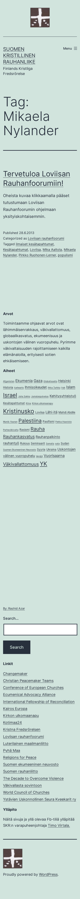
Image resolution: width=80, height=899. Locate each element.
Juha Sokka (24, 396)
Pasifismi (48, 421)
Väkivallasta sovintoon (22, 785)
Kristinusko (18, 411)
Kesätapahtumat (15, 249)
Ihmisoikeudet (36, 387)
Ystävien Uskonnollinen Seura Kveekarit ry (39, 799)
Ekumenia (24, 380)
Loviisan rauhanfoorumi (46, 238)
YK (43, 463)
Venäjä (39, 456)
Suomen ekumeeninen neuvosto (31, 764)
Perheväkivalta (10, 430)
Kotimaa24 (12, 722)
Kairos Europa (15, 708)
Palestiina (30, 421)
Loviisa (35, 249)
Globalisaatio (50, 381)
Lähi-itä (51, 412)
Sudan (65, 443)
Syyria (41, 449)
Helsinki (64, 381)
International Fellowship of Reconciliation (39, 702)
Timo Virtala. (59, 825)
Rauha (38, 429)
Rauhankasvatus (19, 436)
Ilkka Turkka (54, 387)
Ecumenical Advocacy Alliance (29, 694)
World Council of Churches (26, 792)
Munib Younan (10, 421)
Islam (70, 387)
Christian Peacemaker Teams (28, 680)
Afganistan (8, 381)
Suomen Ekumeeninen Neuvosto (19, 449)
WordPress (48, 874)
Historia (8, 387)
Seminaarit (38, 443)
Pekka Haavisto (63, 421)
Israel (10, 395)
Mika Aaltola (52, 249)
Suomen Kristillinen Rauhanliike (19, 55)
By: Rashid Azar (14, 608)
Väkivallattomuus (21, 464)
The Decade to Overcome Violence (33, 778)
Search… (11, 618)
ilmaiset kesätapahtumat (35, 244)
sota (57, 443)
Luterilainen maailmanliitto (25, 743)
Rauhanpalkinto (48, 437)
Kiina (28, 403)
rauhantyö (11, 443)
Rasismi (24, 429)
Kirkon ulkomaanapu (42, 403)
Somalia (50, 443)
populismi (65, 255)
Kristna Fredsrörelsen (21, 729)
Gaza (38, 380)
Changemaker (15, 674)
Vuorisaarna (54, 455)
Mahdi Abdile (66, 412)
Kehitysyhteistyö (63, 396)
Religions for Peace (19, 757)
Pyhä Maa (11, 750)
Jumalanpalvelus (40, 396)
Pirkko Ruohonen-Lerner (37, 255)
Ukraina (51, 449)
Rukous (25, 443)
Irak (63, 387)
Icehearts (19, 387)
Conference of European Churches (33, 687)
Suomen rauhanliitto (20, 771)
